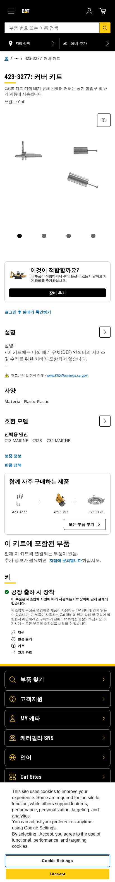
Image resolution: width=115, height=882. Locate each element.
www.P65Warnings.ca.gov (67, 375)
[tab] (19, 236)
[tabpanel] (57, 166)
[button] (28, 312)
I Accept (57, 874)
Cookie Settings (57, 860)
